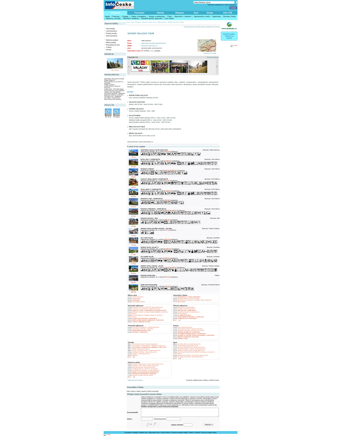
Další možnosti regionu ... (135, 380)
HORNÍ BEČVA (134, 298)
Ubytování (115, 13)
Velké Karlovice (162, 22)
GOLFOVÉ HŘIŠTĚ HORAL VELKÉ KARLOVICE (189, 347)
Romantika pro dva (113, 45)
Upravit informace (189, 27)
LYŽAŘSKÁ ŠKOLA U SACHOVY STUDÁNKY (143, 369)
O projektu (127, 432)
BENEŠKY (133, 355)
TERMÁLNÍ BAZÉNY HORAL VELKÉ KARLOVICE (189, 349)
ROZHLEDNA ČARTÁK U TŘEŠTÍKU (140, 329)
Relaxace (179, 13)
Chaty (169, 16)
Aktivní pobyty (111, 42)
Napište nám (143, 432)
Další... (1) (177, 320)
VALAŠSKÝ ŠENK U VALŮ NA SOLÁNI (186, 298)
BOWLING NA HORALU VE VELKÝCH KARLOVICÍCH (190, 355)
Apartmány (216, 16)
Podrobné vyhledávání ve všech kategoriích (222, 5)
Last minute (169, 18)
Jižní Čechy (115, 70)
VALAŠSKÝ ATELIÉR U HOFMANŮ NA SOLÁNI (188, 330)
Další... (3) (131, 377)
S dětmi (108, 47)
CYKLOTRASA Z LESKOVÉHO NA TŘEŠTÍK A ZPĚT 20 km (147, 345)
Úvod (128, 22)
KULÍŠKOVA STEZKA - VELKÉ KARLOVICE (142, 352)
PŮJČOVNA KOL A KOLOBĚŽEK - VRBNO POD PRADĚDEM (114, 91)
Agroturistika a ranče (202, 16)
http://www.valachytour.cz (149, 46)
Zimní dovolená (111, 36)
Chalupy (125, 16)
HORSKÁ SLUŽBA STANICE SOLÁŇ (140, 375)
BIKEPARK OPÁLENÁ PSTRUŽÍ (114, 79)
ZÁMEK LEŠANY (109, 84)
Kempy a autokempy (157, 16)
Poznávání (139, 13)
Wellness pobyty (112, 40)
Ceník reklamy (165, 432)
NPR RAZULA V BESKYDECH (184, 307)
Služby (210, 13)
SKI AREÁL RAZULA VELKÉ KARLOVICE (187, 344)
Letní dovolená (111, 31)
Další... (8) (131, 357)
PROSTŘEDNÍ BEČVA (136, 301)
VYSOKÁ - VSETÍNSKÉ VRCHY (139, 353)
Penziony (116, 16)
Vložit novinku (200, 27)
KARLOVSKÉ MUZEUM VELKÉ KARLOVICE (188, 329)
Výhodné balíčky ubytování (151, 18)
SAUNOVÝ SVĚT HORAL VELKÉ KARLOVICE (143, 365)
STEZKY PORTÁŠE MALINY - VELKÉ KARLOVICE (144, 350)
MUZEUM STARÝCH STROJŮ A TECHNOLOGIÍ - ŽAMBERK (113, 95)
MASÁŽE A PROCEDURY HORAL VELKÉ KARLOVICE (145, 364)
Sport (132, 22)
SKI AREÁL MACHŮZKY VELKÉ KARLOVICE (188, 357)
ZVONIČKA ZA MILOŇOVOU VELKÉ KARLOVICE (144, 309)
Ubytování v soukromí (182, 16)
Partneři (197, 432)
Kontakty (135, 432)
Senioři (108, 50)
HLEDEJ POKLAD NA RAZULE (138, 349)
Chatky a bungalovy (138, 16)
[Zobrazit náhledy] (212, 57)
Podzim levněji (111, 33)
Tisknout (217, 27)
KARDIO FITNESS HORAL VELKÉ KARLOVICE (188, 350)
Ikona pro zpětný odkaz (209, 432)
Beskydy (138, 22)
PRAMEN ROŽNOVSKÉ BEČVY (184, 309)
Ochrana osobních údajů (179, 432)
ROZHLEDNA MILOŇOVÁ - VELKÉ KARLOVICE (143, 327)
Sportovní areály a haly (149, 22)
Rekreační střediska (131, 18)
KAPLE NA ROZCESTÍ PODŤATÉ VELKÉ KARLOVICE (145, 307)
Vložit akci (209, 27)
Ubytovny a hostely (113, 18)
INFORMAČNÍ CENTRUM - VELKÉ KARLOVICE (144, 370)
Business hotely (229, 16)
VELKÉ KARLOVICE (135, 297)
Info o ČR (227, 13)
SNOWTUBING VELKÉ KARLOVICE (185, 345)
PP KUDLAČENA (180, 313)
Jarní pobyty (110, 29)
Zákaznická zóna (154, 432)
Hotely (107, 16)
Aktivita (160, 13)
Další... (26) (177, 358)
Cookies (191, 432)
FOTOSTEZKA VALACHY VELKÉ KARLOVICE (143, 344)
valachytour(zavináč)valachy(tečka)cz (153, 43)
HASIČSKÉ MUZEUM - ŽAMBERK (114, 93)
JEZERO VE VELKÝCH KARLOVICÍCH (186, 312)
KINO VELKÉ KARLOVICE (182, 327)
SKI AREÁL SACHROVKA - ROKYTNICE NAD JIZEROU (112, 98)
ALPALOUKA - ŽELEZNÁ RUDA (114, 89)
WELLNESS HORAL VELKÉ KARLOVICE (141, 367)
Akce (196, 13)
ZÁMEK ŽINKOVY (109, 80)
